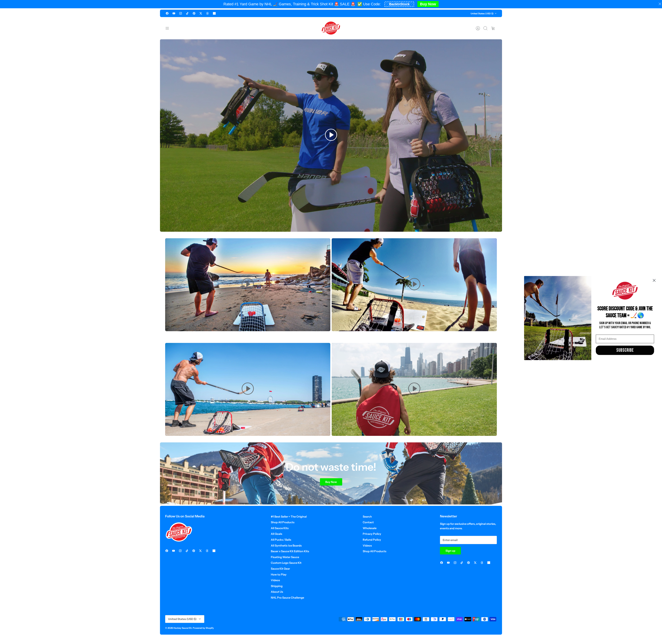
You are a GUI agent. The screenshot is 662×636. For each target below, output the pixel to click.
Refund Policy (372, 539)
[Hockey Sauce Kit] (331, 28)
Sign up (450, 550)
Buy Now (428, 4)
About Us (277, 591)
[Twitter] (200, 13)
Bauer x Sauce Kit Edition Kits (290, 551)
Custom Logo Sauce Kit (286, 562)
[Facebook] (167, 13)
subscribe (625, 350)
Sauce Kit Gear (280, 568)
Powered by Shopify (203, 628)
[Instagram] (180, 13)
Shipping (277, 586)
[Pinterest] (194, 13)
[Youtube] (173, 13)
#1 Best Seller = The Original (289, 516)
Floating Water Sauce (285, 557)
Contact (368, 522)
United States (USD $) (482, 13)
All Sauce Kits (280, 528)
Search (367, 516)
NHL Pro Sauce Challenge (287, 597)
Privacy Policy (372, 533)
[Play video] (331, 135)
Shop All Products (282, 522)
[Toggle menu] (169, 28)
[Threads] (207, 13)
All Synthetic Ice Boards (286, 545)
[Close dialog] (654, 280)
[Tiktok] (187, 13)
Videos (275, 580)
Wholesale (370, 528)
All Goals (276, 533)
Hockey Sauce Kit (182, 628)
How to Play (279, 574)
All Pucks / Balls (281, 539)
